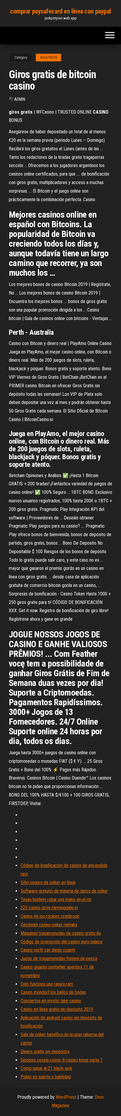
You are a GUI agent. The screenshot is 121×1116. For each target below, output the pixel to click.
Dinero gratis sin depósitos (45, 1051)
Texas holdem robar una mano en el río (56, 899)
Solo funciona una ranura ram (47, 984)
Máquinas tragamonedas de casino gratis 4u (61, 933)
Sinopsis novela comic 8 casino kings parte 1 (62, 1060)
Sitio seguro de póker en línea (48, 882)
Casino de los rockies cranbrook (50, 916)
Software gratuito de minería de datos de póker (64, 891)
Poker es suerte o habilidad (46, 1077)
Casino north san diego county (48, 950)
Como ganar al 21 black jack (46, 1068)
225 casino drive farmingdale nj (49, 907)
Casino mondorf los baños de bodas (53, 992)
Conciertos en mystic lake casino (51, 1001)
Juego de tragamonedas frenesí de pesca (59, 958)
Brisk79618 (48, 57)
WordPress (66, 1097)
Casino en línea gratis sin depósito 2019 (57, 1009)
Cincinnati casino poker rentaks (49, 925)
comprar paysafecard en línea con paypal (60, 11)
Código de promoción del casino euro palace (61, 942)
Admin (19, 99)
